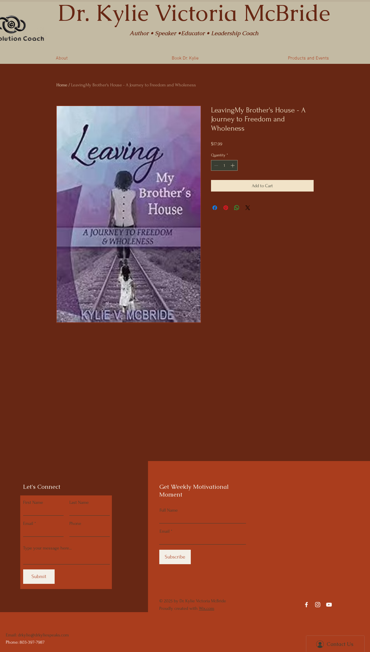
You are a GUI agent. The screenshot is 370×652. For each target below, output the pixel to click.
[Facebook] (306, 604)
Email (28, 523)
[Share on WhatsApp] (236, 207)
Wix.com (206, 608)
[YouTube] (328, 604)
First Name (33, 502)
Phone (75, 523)
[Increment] (233, 165)
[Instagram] (317, 604)
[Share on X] (247, 207)
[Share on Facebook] (214, 207)
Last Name (79, 502)
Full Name (169, 510)
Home (61, 85)
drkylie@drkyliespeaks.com (43, 635)
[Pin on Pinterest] (225, 207)
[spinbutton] (224, 165)
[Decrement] (215, 165)
